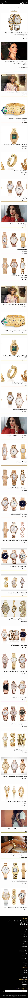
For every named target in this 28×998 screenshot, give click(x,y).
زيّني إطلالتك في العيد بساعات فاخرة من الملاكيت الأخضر (15, 144)
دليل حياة (25, 936)
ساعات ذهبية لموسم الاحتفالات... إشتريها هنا (16, 829)
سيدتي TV (25, 987)
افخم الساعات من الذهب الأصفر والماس (17, 593)
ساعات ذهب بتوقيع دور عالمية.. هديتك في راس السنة (15, 802)
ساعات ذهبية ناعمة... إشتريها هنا (19, 855)
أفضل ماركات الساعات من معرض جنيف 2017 (15, 907)
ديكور (26, 960)
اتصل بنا (25, 972)
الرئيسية (17, 7)
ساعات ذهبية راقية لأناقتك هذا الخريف (17, 619)
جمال (26, 932)
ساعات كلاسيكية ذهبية (22, 249)
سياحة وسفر (24, 956)
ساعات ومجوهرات (23, 951)
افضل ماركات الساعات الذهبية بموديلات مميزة (15, 671)
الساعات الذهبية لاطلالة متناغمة (19, 881)
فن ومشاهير (24, 941)
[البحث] (5, 2)
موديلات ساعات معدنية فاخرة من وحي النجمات (17, 92)
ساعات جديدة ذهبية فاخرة (20, 750)
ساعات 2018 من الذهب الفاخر (19, 698)
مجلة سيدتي (24, 982)
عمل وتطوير (24, 958)
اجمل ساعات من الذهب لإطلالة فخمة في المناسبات (14, 540)
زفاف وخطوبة (24, 946)
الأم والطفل (24, 944)
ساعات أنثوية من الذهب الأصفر (19, 724)
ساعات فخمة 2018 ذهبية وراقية (19, 645)
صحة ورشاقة (24, 934)
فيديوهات (25, 963)
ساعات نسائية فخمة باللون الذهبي (18, 514)
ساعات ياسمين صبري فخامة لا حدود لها (18, 223)
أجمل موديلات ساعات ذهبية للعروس (19, 275)
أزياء (26, 929)
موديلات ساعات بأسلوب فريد (21, 197)
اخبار (26, 953)
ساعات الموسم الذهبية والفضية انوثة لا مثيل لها (15, 776)
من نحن (25, 970)
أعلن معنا (25, 977)
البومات (25, 965)
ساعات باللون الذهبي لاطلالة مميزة (18, 566)
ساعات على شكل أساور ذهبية (20, 171)
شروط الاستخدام (23, 975)
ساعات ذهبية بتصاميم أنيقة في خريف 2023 (18, 118)
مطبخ (26, 939)
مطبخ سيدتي (24, 984)
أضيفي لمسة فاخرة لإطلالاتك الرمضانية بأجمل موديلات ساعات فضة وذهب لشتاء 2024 (15, 33)
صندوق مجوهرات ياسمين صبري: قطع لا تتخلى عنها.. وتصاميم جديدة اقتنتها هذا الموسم (16, 62)
